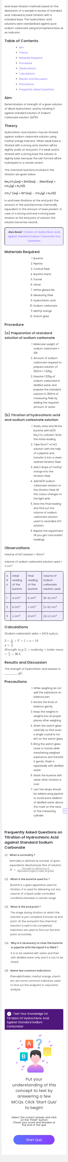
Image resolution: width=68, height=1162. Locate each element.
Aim (21, 47)
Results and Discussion (33, 79)
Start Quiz (34, 1140)
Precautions (26, 84)
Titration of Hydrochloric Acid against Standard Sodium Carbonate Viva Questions (34, 236)
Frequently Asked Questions (36, 89)
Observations (27, 68)
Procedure (25, 63)
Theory (23, 52)
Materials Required (30, 58)
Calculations (27, 73)
